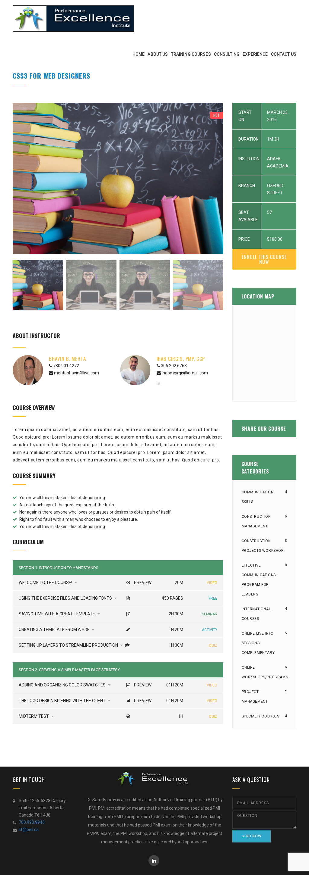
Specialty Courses (260, 716)
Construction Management (256, 521)
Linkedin (153, 860)
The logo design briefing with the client (63, 700)
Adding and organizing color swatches (63, 685)
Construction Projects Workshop (263, 546)
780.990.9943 (32, 822)
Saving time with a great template (57, 613)
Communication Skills (258, 497)
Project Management (255, 697)
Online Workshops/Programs (265, 672)
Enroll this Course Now (264, 259)
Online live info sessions (258, 643)
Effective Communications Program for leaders (259, 579)
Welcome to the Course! (46, 582)
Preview (142, 582)
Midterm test (34, 716)
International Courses (256, 614)
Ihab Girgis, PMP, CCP (181, 358)
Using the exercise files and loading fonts (66, 598)
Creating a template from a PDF (54, 629)
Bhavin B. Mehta (67, 358)
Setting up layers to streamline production (69, 645)
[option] (118, 178)
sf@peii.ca (29, 829)
